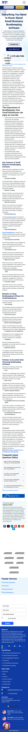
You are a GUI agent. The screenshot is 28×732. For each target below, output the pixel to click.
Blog (4, 674)
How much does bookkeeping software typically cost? (11, 480)
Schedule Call (14, 44)
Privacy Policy (7, 681)
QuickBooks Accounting (9, 665)
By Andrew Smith (21, 64)
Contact (5, 676)
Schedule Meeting (9, 7)
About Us (5, 671)
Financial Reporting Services (10, 655)
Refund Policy (6, 684)
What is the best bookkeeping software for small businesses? (12, 462)
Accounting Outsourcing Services (12, 653)
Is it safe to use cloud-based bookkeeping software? (11, 474)
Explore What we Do (14, 49)
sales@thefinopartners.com (15, 690)
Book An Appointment (14, 730)
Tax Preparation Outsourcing (10, 663)
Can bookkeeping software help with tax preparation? (12, 468)
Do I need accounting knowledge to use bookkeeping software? (13, 486)
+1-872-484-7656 (17, 56)
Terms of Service (7, 679)
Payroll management (8, 232)
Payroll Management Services (11, 658)
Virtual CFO (6, 660)
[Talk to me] (6, 726)
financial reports (11, 217)
